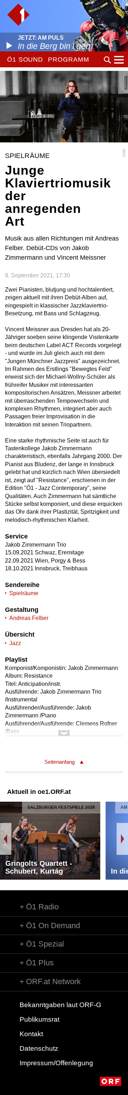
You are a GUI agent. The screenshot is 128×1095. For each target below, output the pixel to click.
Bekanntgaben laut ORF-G (60, 1005)
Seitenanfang (59, 762)
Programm (68, 59)
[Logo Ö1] (18, 15)
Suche (107, 59)
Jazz (15, 643)
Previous (5, 839)
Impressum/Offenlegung (56, 1063)
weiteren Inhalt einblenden (64, 729)
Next (122, 839)
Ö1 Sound (25, 59)
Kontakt (31, 1034)
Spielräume (23, 593)
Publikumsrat (39, 1019)
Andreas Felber (28, 618)
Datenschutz (39, 1048)
